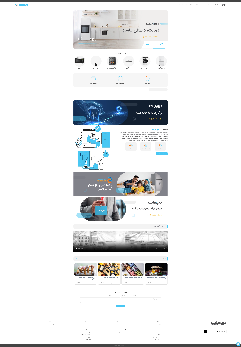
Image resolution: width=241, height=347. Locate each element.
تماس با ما (158, 324)
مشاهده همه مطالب (79, 258)
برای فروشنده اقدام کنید (86, 332)
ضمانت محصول (122, 332)
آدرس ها (124, 329)
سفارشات (124, 327)
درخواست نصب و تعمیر (86, 334)
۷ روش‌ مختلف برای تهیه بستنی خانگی (87, 278)
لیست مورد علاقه (87, 329)
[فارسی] (18, 1)
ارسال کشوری (147, 83)
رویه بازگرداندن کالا (120, 83)
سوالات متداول (88, 339)
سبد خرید (89, 327)
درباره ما (158, 334)
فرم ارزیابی (88, 337)
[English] (16, 1)
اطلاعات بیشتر (161, 153)
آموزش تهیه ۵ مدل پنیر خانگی (111, 277)
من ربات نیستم (121, 302)
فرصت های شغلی (156, 337)
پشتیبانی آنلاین (93, 83)
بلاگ (159, 332)
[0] (17, 5)
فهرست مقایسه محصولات (85, 324)
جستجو (159, 327)
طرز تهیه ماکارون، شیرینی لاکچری (133, 277)
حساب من (23, 5)
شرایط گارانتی (157, 339)
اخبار (159, 329)
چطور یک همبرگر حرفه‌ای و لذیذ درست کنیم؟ (156, 278)
